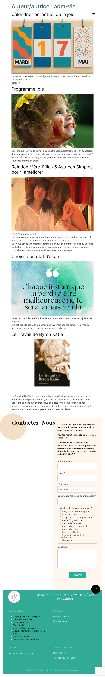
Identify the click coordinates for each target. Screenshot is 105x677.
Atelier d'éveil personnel (74, 526)
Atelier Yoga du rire (71, 520)
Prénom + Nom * (66, 461)
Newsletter (67, 540)
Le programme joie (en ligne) (26, 616)
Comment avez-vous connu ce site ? (76, 496)
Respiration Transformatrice (26, 639)
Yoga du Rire (19, 625)
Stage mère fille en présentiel (76, 517)
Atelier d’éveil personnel (24, 628)
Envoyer (77, 574)
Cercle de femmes (71, 523)
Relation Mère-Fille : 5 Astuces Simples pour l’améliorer (52, 169)
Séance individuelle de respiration (72, 536)
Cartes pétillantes (70, 532)
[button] (94, 13)
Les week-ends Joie (22, 619)
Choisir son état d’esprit (36, 256)
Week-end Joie (69, 514)
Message (62, 547)
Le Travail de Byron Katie (37, 334)
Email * (61, 473)
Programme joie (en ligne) (75, 511)
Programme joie (27, 89)
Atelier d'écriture (70, 529)
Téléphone (62, 484)
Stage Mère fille (20, 622)
